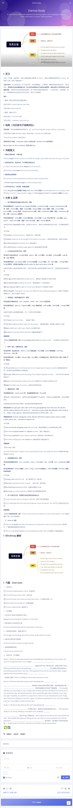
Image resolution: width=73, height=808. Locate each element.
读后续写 (23, 734)
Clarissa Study (36, 3)
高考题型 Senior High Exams (49, 61)
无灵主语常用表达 (63, 792)
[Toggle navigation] (70, 2)
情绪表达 (9, 734)
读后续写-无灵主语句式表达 (36, 57)
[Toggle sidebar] (3, 2)
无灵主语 (16, 734)
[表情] (58, 777)
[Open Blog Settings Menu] (69, 803)
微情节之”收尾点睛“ (10, 792)
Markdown (9, 777)
